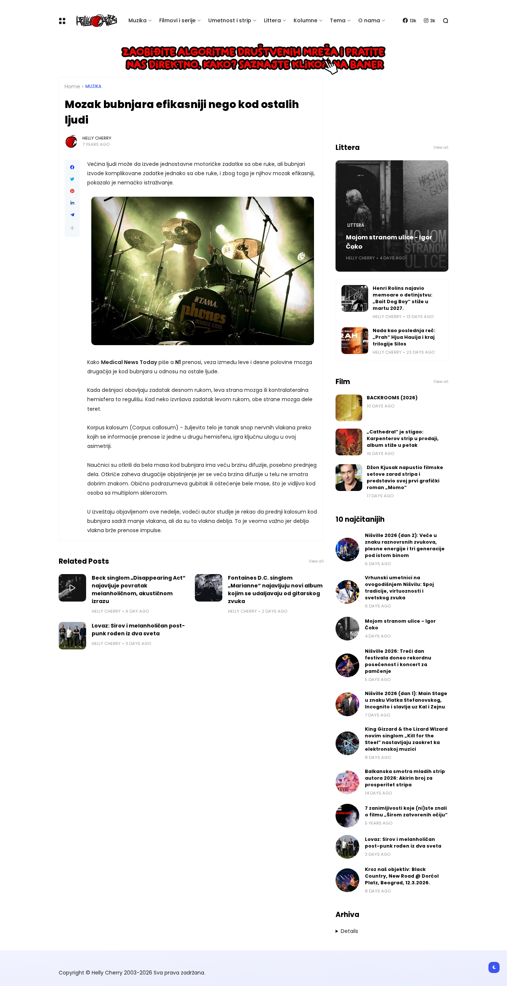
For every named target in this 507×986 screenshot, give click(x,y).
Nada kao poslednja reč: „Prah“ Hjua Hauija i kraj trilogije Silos (404, 337)
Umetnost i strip (229, 20)
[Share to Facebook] (72, 167)
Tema (338, 20)
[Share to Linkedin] (72, 203)
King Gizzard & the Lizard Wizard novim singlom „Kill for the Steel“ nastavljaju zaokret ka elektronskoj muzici (406, 739)
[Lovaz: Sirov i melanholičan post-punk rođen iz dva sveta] (72, 635)
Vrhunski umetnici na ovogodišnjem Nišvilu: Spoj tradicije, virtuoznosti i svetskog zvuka (399, 587)
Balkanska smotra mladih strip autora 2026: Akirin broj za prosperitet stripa (405, 778)
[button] (72, 228)
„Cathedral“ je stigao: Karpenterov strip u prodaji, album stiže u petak (403, 438)
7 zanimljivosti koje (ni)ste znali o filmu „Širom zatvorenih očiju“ (406, 811)
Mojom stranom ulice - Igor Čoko (389, 242)
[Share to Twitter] (72, 179)
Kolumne (305, 20)
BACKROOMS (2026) (392, 397)
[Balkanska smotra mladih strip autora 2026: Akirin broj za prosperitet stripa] (347, 782)
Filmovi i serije (177, 20)
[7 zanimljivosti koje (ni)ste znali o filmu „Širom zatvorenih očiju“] (347, 816)
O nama (369, 20)
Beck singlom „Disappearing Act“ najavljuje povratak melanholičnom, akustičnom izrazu (139, 589)
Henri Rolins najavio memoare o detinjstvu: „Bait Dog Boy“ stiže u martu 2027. (402, 298)
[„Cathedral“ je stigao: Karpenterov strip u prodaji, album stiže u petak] (349, 442)
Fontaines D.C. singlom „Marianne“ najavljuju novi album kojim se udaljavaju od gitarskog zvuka (275, 589)
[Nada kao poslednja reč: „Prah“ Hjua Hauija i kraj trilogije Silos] (354, 340)
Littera (272, 20)
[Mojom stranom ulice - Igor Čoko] (347, 629)
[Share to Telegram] (72, 215)
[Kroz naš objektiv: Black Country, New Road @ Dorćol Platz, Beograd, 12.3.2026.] (347, 880)
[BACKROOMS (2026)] (349, 407)
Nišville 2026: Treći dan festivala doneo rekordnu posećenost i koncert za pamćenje (398, 661)
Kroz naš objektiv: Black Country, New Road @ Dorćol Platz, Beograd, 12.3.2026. (402, 876)
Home (72, 86)
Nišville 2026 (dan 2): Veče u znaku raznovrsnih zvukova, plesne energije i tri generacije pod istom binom (405, 545)
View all (316, 561)
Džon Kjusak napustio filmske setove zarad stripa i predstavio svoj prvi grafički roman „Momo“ (405, 477)
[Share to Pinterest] (72, 191)
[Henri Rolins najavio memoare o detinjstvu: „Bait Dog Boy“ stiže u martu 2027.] (354, 298)
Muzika (137, 20)
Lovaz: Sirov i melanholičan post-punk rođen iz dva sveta (138, 629)
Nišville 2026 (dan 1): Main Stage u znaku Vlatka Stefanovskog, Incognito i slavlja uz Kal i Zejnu (406, 700)
